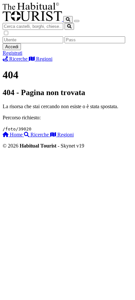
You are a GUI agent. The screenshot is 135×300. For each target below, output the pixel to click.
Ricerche (39, 134)
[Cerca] (68, 19)
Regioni (65, 134)
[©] (33, 19)
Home (16, 134)
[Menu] (76, 21)
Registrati (12, 53)
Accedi (11, 46)
